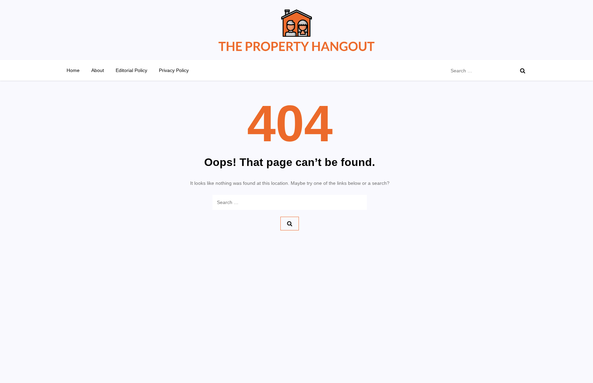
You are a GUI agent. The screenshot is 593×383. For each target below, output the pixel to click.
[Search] (523, 70)
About (97, 70)
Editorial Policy (131, 70)
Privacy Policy (174, 70)
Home (73, 70)
